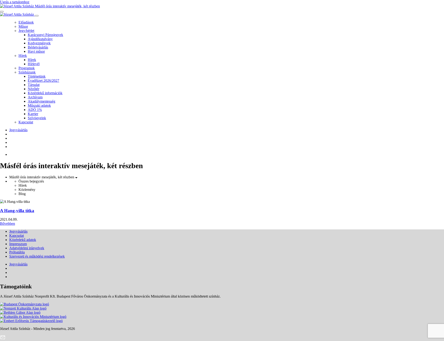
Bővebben (7, 223)
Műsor (23, 26)
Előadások (26, 22)
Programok (26, 68)
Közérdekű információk (45, 93)
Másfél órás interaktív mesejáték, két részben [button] (42, 177)
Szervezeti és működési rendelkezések (37, 256)
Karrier (33, 114)
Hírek (22, 56)
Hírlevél (34, 64)
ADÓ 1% (35, 110)
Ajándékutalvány (40, 39)
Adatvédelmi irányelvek (26, 248)
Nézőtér (33, 89)
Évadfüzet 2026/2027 (43, 80)
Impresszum (18, 244)
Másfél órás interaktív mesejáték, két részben (67, 6)
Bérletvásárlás (38, 47)
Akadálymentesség (41, 101)
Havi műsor (36, 51)
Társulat (34, 85)
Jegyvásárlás (18, 130)
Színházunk (27, 72)
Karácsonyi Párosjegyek (45, 35)
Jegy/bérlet (26, 31)
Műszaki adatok (39, 105)
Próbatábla (17, 252)
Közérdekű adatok (22, 240)
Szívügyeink (37, 118)
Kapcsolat (25, 122)
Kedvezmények (39, 43)
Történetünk (37, 76)
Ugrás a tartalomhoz (14, 2)
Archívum (35, 97)
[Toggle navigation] (2, 11)
